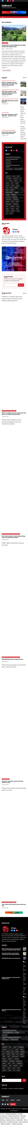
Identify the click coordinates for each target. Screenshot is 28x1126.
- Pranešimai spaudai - (12, 1122)
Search (21, 285)
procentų (12, 206)
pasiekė (7, 201)
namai (7, 190)
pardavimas (8, 199)
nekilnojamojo (9, 192)
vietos (9, 1070)
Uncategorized (9, 169)
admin (3, 48)
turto (17, 208)
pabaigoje (14, 194)
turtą (18, 1068)
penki (12, 201)
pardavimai (14, 197)
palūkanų (8, 197)
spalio (7, 208)
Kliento (7, 185)
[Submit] (24, 1080)
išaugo (10, 180)
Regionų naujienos (6, 1123)
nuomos (7, 194)
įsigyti (11, 213)
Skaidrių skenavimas (13, 1116)
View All (24, 77)
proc (7, 206)
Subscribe (13, 1104)
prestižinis (15, 204)
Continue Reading (6, 70)
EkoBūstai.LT (7, 5)
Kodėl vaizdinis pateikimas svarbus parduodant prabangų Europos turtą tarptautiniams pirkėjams (9, 93)
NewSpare (25, 1108)
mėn (11, 187)
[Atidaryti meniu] (3, 17)
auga (14, 176)
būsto (18, 176)
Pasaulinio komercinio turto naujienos (8, 80)
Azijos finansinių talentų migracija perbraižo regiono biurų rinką (9, 132)
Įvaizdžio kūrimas (10, 1120)
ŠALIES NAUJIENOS (5, 112)
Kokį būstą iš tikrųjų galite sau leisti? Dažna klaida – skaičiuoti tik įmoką (10, 115)
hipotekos (16, 178)
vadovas (4, 1070)
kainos (7, 183)
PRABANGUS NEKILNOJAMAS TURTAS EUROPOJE (10, 89)
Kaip (12, 183)
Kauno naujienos (23, 1122)
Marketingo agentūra (11, 1114)
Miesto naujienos (15, 1118)
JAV (20, 180)
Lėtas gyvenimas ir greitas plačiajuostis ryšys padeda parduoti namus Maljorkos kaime (14, 45)
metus (17, 185)
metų (7, 187)
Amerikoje (8, 176)
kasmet (16, 183)
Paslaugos (8, 163)
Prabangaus (8, 204)
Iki (20, 178)
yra (7, 213)
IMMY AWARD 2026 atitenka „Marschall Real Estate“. (10, 101)
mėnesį (16, 187)
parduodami (15, 199)
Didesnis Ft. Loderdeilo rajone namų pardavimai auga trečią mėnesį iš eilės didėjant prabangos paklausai (9, 84)
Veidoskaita (20, 1120)
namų (12, 190)
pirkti (17, 201)
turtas (12, 208)
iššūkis (15, 180)
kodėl (13, 185)
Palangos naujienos (17, 1123)
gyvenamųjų (8, 178)
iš (6, 180)
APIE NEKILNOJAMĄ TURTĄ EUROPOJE (8, 130)
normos (16, 192)
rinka (18, 206)
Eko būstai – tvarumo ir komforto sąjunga (12, 1088)
